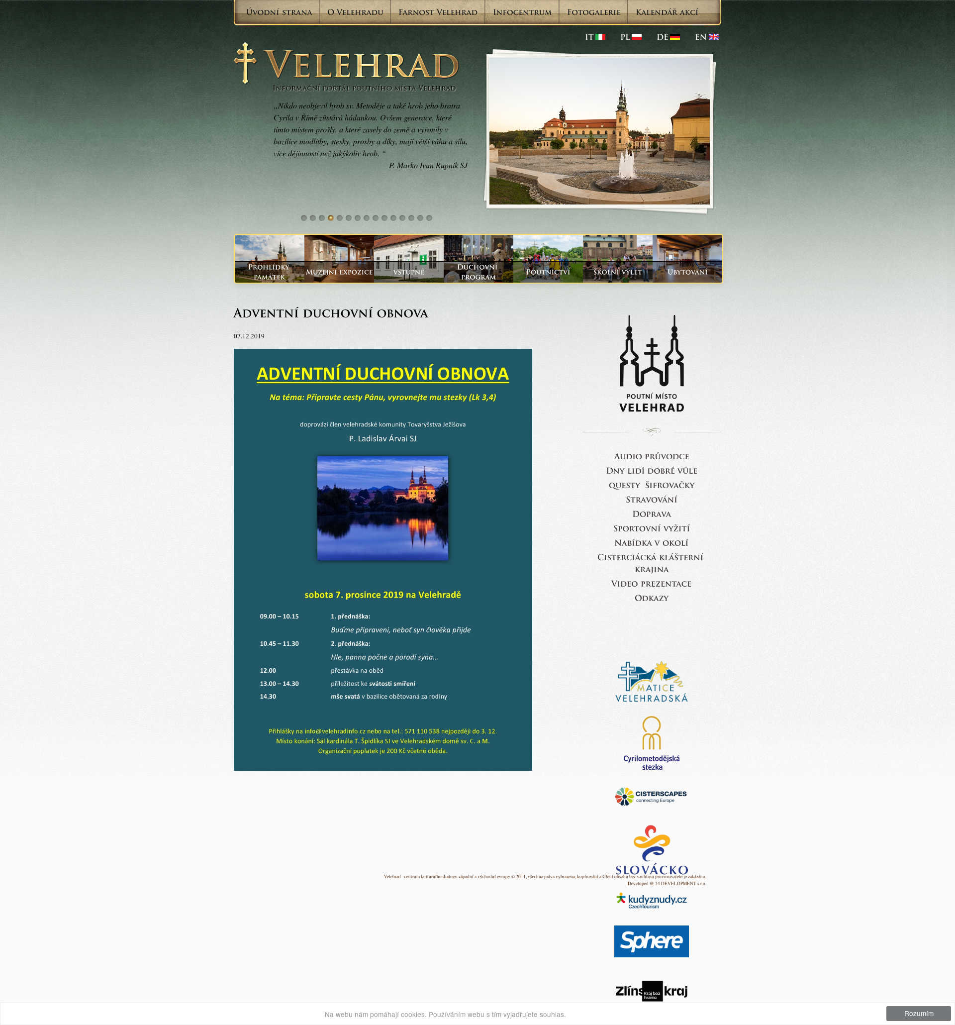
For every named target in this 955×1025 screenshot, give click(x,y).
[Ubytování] (687, 272)
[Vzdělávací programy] (618, 272)
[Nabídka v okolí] (651, 542)
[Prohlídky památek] (269, 272)
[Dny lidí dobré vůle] (652, 470)
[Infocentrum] (522, 12)
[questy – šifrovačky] (652, 484)
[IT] (595, 37)
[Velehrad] (707, 37)
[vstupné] (409, 272)
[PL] (631, 37)
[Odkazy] (651, 597)
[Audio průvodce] (651, 455)
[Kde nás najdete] (651, 513)
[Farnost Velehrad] (438, 12)
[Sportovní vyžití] (651, 527)
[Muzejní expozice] (339, 272)
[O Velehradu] (355, 12)
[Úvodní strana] (279, 12)
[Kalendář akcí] (667, 12)
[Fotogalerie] (594, 12)
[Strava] (651, 499)
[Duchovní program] (478, 272)
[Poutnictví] (548, 272)
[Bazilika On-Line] (651, 583)
